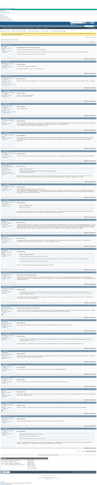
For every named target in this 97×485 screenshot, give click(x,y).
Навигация (45, 28)
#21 (95, 364)
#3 (95, 75)
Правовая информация (6, 484)
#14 (95, 248)
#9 (95, 163)
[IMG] (28, 463)
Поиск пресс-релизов (5, 18)
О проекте (2, 481)
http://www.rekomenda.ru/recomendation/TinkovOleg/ (43, 226)
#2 (95, 61)
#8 (95, 150)
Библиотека (3, 15)
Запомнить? (74, 24)
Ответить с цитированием (91, 73)
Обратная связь (76, 471)
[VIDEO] (29, 464)
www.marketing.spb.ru (5, 12)
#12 (95, 219)
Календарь (27, 28)
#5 (95, 103)
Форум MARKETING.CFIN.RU (19, 31)
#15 (95, 272)
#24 (95, 402)
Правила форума (32, 468)
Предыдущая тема (43, 455)
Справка (22, 28)
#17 (95, 305)
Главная (2, 14)
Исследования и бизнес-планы (7, 21)
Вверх (95, 451)
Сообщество (32, 28)
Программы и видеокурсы (6, 19)
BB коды (29, 460)
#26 (95, 428)
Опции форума (39, 28)
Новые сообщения (16, 28)
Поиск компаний (4, 17)
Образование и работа (33, 31)
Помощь (92, 22)
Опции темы (92, 42)
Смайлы (29, 461)
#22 (95, 376)
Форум (3, 26)
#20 (95, 350)
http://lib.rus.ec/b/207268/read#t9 (24, 96)
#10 (95, 184)
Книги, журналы (45, 31)
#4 (95, 90)
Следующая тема (53, 455)
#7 (95, 132)
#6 (95, 118)
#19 (95, 333)
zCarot (50, 479)
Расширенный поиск (91, 28)
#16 (95, 286)
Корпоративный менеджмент (86, 471)
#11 (95, 199)
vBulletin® (48, 477)
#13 (95, 235)
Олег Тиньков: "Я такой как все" (11, 39)
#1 (95, 44)
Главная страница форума (7, 28)
